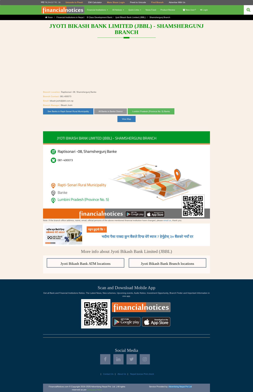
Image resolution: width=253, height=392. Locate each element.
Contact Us (108, 374)
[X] (131, 359)
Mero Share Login (116, 2)
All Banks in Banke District (111, 111)
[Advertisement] (126, 68)
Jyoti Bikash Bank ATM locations (85, 264)
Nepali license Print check (142, 374)
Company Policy (94, 389)
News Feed (151, 10)
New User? (190, 10)
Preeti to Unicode (138, 2)
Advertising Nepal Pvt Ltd (180, 386)
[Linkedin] (118, 359)
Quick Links (134, 10)
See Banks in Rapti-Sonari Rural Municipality (68, 111)
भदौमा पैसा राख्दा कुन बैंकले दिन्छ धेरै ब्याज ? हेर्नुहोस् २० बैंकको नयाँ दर (147, 237)
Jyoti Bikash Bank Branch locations (167, 264)
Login (205, 10)
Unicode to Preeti (74, 2)
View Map (126, 119)
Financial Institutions (96, 10)
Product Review (167, 10)
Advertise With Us (177, 2)
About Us (122, 374)
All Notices (117, 10)
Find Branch (157, 2)
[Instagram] (145, 359)
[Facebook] (105, 359)
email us (167, 220)
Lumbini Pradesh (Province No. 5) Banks (151, 111)
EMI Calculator (95, 2)
